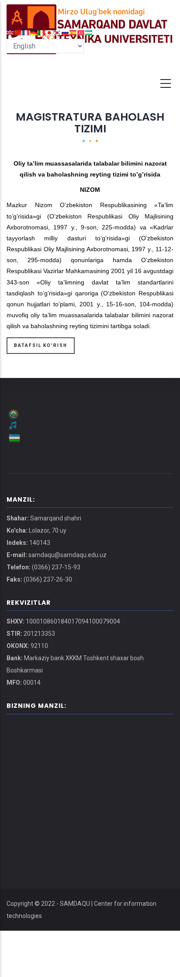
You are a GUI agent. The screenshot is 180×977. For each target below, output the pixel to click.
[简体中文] (18, 32)
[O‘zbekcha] (89, 32)
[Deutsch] (34, 32)
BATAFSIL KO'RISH (40, 345)
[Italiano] (42, 32)
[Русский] (65, 32)
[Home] (90, 13)
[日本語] (50, 32)
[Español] (73, 32)
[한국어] (58, 32)
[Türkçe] (81, 32)
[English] (10, 32)
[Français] (26, 32)
